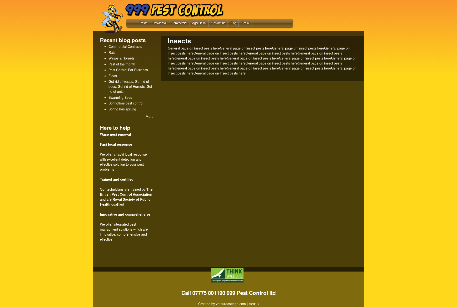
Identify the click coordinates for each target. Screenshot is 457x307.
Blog (233, 23)
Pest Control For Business (128, 69)
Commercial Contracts (125, 46)
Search (258, 23)
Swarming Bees (120, 97)
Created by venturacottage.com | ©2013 (228, 303)
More (150, 116)
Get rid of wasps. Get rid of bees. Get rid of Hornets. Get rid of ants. (130, 86)
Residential (160, 23)
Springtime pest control (126, 103)
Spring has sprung (122, 109)
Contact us (218, 23)
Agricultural (199, 23)
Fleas (113, 75)
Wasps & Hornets (121, 58)
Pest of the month (122, 64)
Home (131, 24)
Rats (112, 52)
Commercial (179, 23)
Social (245, 23)
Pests (143, 23)
